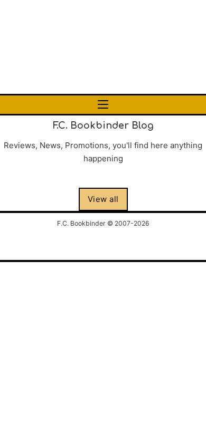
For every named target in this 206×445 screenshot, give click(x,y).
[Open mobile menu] (103, 104)
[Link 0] (103, 47)
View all (103, 199)
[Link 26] (103, 242)
